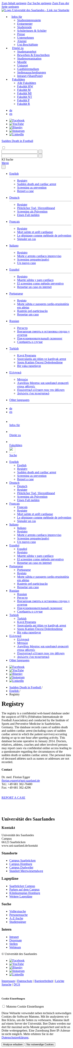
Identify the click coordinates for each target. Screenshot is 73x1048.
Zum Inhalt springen (14, 3)
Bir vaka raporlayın (29, 366)
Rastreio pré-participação (32, 311)
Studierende (24, 27)
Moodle (22, 62)
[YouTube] (16, 124)
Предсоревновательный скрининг (39, 338)
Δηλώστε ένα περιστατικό (33, 393)
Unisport (22, 65)
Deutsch (14, 197)
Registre (22, 228)
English (14, 173)
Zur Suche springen (39, 3)
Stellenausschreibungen (31, 72)
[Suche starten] (40, 152)
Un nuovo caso (26, 263)
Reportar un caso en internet (34, 287)
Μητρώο (22, 379)
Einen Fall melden (28, 215)
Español (14, 269)
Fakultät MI (24, 93)
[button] (7, 159)
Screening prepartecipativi (33, 259)
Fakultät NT (24, 96)
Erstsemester (25, 23)
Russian (14, 321)
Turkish (14, 348)
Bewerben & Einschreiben (33, 55)
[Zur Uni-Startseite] (35, 10)
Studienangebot (26, 51)
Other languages (19, 400)
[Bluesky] (16, 127)
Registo (21, 300)
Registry (22, 180)
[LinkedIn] (16, 134)
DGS (17, 984)
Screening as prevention (32, 187)
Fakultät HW (25, 86)
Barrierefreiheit (43, 981)
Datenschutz (24, 981)
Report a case (25, 191)
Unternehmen (25, 37)
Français (14, 221)
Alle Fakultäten (26, 83)
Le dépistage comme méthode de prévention (44, 235)
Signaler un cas (26, 239)
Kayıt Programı (26, 355)
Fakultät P (23, 100)
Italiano (13, 245)
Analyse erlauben (13, 1044)
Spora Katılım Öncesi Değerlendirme (40, 362)
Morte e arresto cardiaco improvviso (39, 256)
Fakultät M (24, 89)
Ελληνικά (15, 372)
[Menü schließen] (3, 167)
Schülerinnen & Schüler (32, 30)
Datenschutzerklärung (15, 1037)
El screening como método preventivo (40, 283)
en (10, 113)
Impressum (8, 981)
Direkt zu (18, 48)
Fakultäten (18, 79)
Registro (22, 252)
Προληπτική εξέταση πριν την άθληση (40, 390)
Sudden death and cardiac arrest (36, 184)
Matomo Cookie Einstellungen (25, 1006)
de (10, 110)
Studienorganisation (29, 58)
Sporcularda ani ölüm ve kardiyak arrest (41, 359)
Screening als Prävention (32, 211)
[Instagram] (17, 130)
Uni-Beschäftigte (27, 44)
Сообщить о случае (30, 342)
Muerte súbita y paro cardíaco (35, 280)
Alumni (21, 41)
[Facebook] (17, 120)
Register (22, 204)
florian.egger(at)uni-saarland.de (21, 780)
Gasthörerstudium (28, 69)
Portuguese (16, 293)
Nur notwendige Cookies (40, 1044)
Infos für (16, 16)
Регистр (22, 328)
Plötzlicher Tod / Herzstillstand (36, 208)
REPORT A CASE (13, 797)
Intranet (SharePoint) (30, 76)
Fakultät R (23, 103)
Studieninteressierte (29, 20)
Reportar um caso (28, 314)
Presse (21, 34)
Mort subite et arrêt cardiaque (35, 232)
